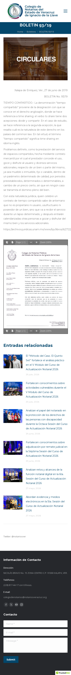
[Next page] (12, 242)
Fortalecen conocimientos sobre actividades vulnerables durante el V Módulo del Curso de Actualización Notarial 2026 (46, 390)
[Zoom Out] (31, 242)
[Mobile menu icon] (65, 11)
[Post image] (12, 361)
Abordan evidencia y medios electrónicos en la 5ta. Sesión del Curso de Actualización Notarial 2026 (45, 503)
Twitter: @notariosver (14, 536)
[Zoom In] (36, 242)
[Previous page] (6, 242)
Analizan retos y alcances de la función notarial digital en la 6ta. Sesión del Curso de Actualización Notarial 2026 (46, 476)
